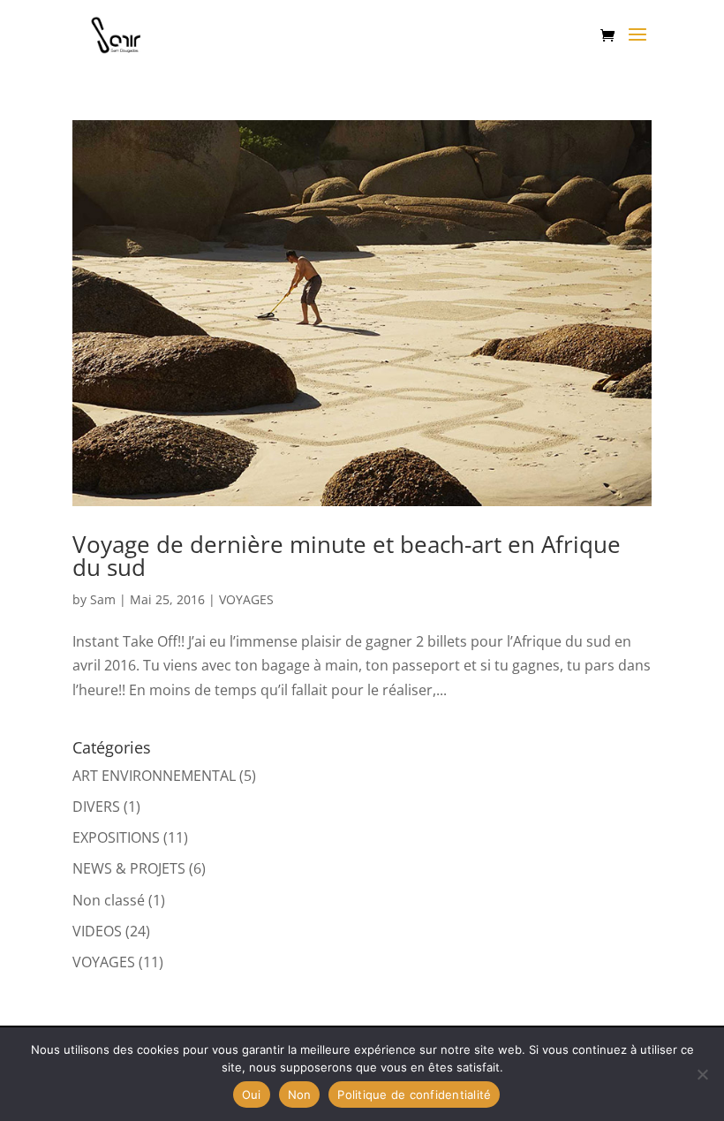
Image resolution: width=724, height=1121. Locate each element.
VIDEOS (97, 931)
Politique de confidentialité (414, 1094)
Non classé (108, 900)
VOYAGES (246, 599)
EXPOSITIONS (116, 837)
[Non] (702, 1074)
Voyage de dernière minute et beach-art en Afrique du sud (346, 555)
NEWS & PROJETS (128, 868)
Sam (103, 599)
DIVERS (96, 806)
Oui (251, 1094)
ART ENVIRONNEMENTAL (154, 775)
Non (300, 1094)
